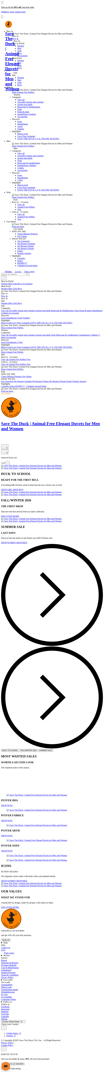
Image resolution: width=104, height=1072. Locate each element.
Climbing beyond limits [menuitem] (36, 386)
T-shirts (20, 168)
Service (6, 955)
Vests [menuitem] (76, 310)
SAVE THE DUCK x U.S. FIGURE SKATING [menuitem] (51, 323)
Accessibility (6, 997)
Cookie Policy (7, 1045)
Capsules (21, 258)
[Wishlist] (2, 443)
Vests (19, 109)
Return (4, 960)
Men (19, 48)
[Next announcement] (2, 16)
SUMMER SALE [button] (45, 750)
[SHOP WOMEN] (31, 519)
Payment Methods (9, 965)
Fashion (20, 129)
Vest (19, 209)
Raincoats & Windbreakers (28, 107)
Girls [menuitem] (15, 284)
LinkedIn (5, 1016)
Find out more (18, 226)
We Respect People (25, 248)
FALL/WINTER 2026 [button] (28, 750)
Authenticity (6, 970)
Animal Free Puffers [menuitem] (18, 359)
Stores (20, 261)
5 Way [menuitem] (20, 342)
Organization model (9, 989)
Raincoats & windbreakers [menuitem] (67, 335)
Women (20, 46)
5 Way (20, 180)
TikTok (4, 1019)
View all (21, 99)
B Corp (4, 994)
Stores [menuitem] (12, 386)
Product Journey (24, 253)
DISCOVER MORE (10, 516)
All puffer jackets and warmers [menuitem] (22, 310)
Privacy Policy (7, 977)
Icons (19, 121)
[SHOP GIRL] (31, 466)
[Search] (2, 436)
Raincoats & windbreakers (28, 163)
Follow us (7, 1002)
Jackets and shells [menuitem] (43, 310)
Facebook (5, 1007)
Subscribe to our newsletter (13, 1064)
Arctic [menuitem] (20, 318)
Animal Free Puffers (26, 207)
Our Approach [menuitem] (7, 381)
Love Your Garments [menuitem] (21, 323)
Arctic (20, 126)
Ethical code (6, 987)
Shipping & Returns (9, 963)
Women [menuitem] (4, 284)
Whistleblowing (8, 992)
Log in (18, 271)
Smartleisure (22, 124)
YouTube (5, 1014)
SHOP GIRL (7, 489)
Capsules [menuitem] (5, 386)
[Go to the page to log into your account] (2, 439)
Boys (19, 53)
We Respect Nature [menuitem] (40, 381)
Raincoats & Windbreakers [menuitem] (62, 310)
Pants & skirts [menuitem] (85, 310)
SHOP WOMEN (8, 542)
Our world (8, 980)
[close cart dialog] (7, 462)
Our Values (22, 236)
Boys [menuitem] (19, 284)
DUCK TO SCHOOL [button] (10, 750)
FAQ (3, 950)
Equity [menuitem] (69, 381)
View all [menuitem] (5, 310)
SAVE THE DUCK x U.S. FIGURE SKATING (38, 139)
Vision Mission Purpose (27, 234)
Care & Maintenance (10, 967)
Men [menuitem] (10, 284)
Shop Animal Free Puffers (23, 92)
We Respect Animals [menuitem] (23, 381)
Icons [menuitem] (3, 318)
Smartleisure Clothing (26, 114)
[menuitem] (52, 290)
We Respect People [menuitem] (57, 381)
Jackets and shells (24, 104)
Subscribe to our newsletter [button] (12, 930)
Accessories (22, 56)
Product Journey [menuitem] (80, 381)
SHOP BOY (18, 489)
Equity (20, 251)
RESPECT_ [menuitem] (20, 386)
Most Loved (22, 134)
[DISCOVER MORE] (31, 493)
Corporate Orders (8, 999)
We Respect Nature (25, 246)
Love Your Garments (26, 136)
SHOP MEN (21, 542)
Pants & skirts (23, 112)
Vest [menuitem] (28, 359)
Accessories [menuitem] (27, 284)
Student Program (8, 972)
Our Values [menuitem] (27, 376)
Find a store (29, 271)
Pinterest (4, 1011)
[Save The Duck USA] (8, 24)
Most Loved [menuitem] (6, 323)
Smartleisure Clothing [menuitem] (88, 335)
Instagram (5, 1009)
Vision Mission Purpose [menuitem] (11, 376)
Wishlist (8, 271)
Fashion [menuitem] (26, 318)
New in (15, 38)
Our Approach (23, 241)
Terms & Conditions (9, 975)
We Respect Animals (26, 243)
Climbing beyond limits (27, 265)
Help (5, 943)
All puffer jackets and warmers (30, 102)
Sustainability (7, 985)
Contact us (5, 947)
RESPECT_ (22, 263)
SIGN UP (5, 940)
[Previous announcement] (2, 2)
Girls (19, 51)
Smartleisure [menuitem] (11, 318)
